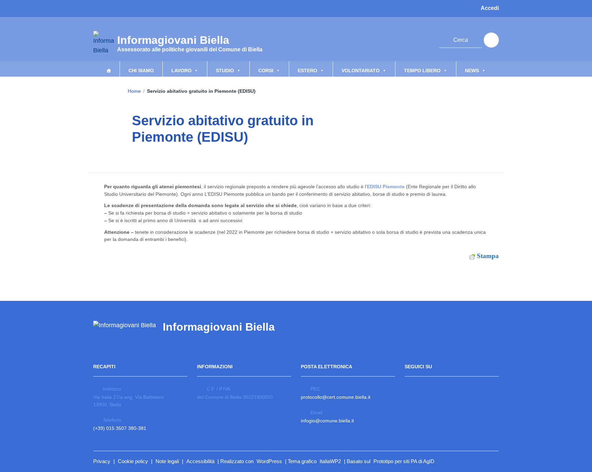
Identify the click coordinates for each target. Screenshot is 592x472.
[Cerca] (491, 40)
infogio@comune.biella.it (327, 420)
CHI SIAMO (141, 70)
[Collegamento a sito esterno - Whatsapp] (425, 39)
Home (134, 91)
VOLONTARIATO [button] (361, 70)
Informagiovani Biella (189, 42)
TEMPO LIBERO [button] (422, 70)
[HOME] (109, 69)
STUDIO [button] (225, 70)
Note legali (167, 461)
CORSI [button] (265, 70)
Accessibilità (200, 461)
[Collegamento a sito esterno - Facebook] (401, 39)
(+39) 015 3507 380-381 (119, 428)
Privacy (101, 461)
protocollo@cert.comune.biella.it (335, 397)
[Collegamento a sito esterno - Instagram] (413, 39)
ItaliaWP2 (330, 461)
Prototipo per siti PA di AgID (403, 461)
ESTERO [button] (307, 70)
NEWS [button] (472, 70)
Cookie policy (133, 461)
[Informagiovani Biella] (103, 42)
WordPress (269, 461)
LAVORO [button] (181, 70)
